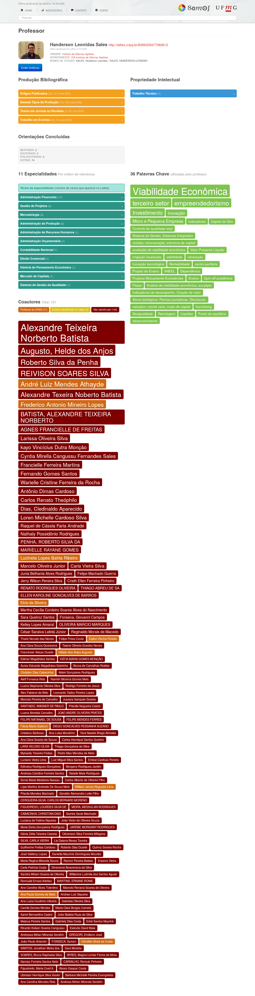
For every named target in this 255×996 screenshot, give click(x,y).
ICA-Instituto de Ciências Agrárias (89, 57)
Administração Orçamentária (71, 241)
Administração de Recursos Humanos (71, 232)
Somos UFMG (194, 7)
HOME (28, 10)
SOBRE (103, 10)
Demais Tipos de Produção (71, 102)
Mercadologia (71, 214)
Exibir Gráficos (30, 68)
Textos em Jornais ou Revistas (71, 111)
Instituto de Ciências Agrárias (78, 54)
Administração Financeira (71, 197)
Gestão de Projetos (71, 206)
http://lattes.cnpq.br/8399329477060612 (138, 44)
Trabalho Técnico (183, 93)
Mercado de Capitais (71, 276)
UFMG (226, 9)
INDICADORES (53, 10)
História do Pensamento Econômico (71, 267)
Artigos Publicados (71, 93)
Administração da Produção (71, 223)
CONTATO (80, 10)
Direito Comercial (71, 258)
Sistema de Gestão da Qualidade (71, 285)
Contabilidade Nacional (71, 250)
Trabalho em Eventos (71, 120)
